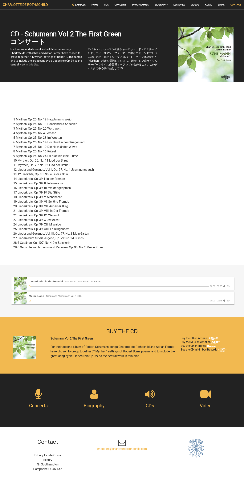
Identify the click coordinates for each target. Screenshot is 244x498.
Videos (195, 4)
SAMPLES (80, 4)
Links (221, 4)
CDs (106, 4)
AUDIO (208, 4)
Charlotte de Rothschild (25, 5)
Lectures (179, 4)
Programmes (140, 4)
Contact (235, 4)
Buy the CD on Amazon (195, 338)
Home (95, 4)
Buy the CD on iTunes (194, 345)
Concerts (121, 4)
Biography (161, 4)
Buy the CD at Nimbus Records (199, 349)
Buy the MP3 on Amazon (196, 341)
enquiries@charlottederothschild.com (122, 449)
